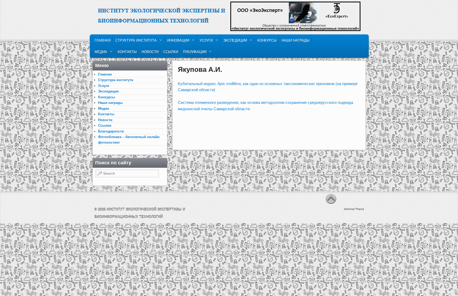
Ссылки (170, 52)
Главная (103, 40)
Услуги (205, 41)
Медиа (100, 53)
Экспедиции (234, 41)
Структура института (135, 41)
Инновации (177, 41)
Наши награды (295, 40)
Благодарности (111, 131)
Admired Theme (354, 209)
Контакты (127, 52)
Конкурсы (267, 40)
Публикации (193, 53)
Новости (150, 52)
